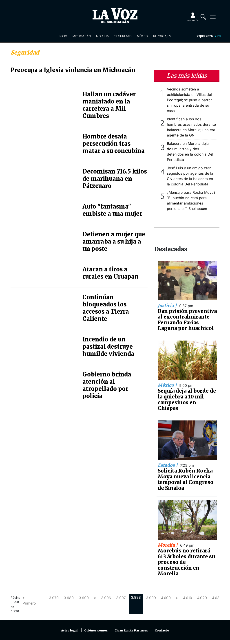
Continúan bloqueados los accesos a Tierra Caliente (105, 308)
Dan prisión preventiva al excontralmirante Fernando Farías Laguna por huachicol (187, 320)
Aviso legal (69, 630)
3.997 (121, 598)
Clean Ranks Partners (131, 630)
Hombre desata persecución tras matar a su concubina (113, 143)
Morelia (102, 36)
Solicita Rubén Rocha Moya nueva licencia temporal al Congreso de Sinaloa (185, 479)
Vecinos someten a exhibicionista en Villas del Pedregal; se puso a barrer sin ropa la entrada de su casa (189, 100)
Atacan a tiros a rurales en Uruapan (110, 273)
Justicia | (168, 305)
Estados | (168, 465)
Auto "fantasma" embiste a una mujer (112, 210)
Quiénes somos (96, 630)
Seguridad (123, 36)
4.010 (187, 598)
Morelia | (168, 545)
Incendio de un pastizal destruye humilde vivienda (108, 346)
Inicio (63, 36)
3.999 (151, 598)
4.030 (217, 598)
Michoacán (82, 36)
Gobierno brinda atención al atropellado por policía (106, 385)
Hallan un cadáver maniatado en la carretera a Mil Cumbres (109, 105)
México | (168, 385)
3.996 (106, 598)
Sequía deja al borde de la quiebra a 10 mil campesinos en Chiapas (187, 399)
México (142, 36)
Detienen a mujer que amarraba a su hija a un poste (113, 241)
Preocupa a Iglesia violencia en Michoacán (73, 70)
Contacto (162, 630)
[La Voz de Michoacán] (115, 15)
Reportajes (162, 36)
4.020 (202, 598)
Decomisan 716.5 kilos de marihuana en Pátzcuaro (114, 178)
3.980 (69, 598)
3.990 (84, 598)
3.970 (54, 598)
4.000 (166, 598)
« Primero (29, 600)
